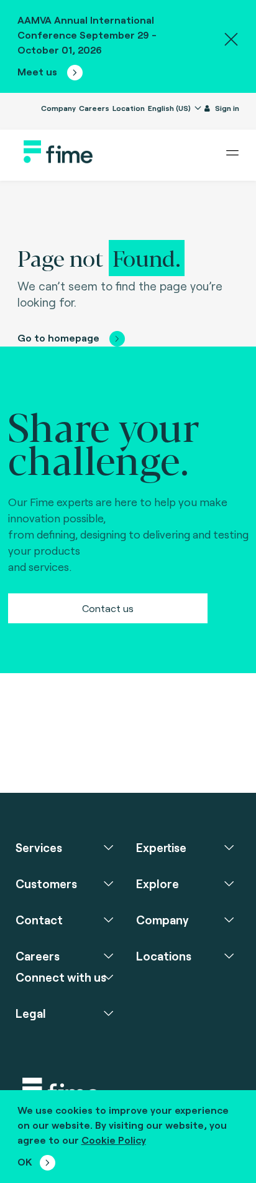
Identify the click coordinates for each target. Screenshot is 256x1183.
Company (58, 107)
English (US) (170, 107)
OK (24, 1161)
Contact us (108, 608)
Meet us (38, 71)
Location (128, 107)
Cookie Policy (113, 1140)
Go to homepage (58, 337)
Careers (94, 107)
